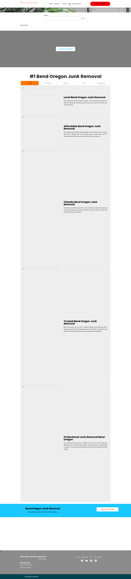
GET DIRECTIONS (100, 3)
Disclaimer (84, 557)
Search (46, 15)
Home (51, 4)
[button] (82, 561)
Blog (69, 4)
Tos (91, 557)
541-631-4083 (42, 559)
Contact (64, 4)
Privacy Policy (98, 557)
